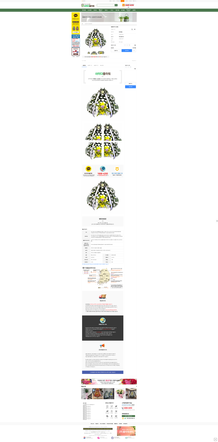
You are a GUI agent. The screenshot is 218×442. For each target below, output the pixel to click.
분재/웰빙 (123, 10)
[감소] (125, 45)
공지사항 (85, 403)
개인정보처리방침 (110, 423)
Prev (120, 5)
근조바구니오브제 (128, 10)
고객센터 (120, 423)
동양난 (106, 10)
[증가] (129, 45)
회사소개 (92, 423)
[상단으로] (215, 439)
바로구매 (126, 50)
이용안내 (96, 423)
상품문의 (96, 65)
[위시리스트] (134, 50)
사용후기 (90, 65)
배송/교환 (101, 65)
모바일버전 (125, 423)
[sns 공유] (134, 29)
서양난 (111, 10)
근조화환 (89, 10)
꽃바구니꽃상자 (100, 10)
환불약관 (115, 423)
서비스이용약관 (102, 423)
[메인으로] (82, 23)
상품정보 (84, 65)
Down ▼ (77, 56)
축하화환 (84, 10)
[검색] (116, 5)
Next (136, 5)
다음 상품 (133, 60)
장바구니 (116, 50)
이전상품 (84, 60)
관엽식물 (117, 10)
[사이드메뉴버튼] (217, 221)
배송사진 (109, 386)
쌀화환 (134, 10)
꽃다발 (95, 10)
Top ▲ (74, 56)
